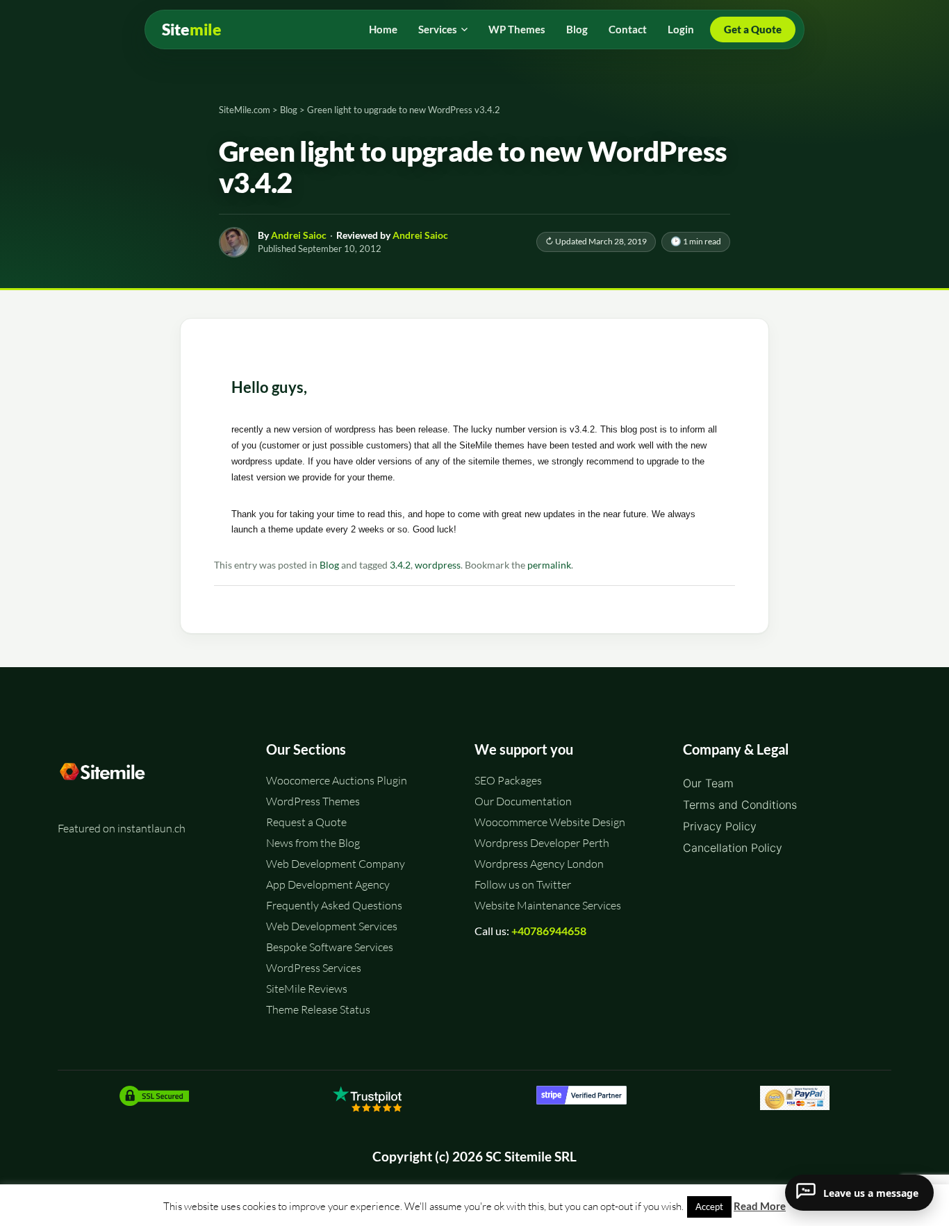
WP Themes (516, 29)
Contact (628, 29)
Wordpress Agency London (539, 864)
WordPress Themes (313, 801)
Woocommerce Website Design (549, 822)
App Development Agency (328, 884)
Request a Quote (306, 822)
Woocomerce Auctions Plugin (336, 780)
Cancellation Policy (732, 848)
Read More (760, 1206)
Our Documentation (523, 801)
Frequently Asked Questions (334, 905)
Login (681, 29)
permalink (549, 565)
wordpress (438, 565)
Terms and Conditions (740, 805)
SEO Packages (508, 780)
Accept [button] (709, 1206)
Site (192, 29)
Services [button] (437, 29)
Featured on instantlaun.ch (121, 828)
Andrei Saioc (299, 235)
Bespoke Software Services (329, 947)
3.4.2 (400, 565)
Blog (577, 29)
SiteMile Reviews (306, 989)
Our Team (708, 783)
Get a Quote (753, 29)
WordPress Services (313, 968)
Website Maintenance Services (547, 905)
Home (383, 29)
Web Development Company (335, 864)
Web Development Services (331, 926)
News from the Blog (313, 843)
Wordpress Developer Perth (541, 843)
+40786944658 (548, 930)
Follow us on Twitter (522, 884)
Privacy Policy (720, 826)
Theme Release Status (318, 1009)
